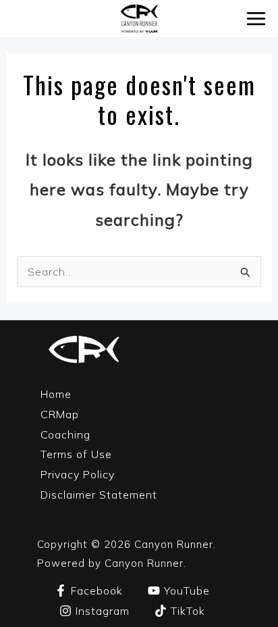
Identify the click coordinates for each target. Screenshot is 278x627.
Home (56, 394)
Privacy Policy (77, 474)
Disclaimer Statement (98, 494)
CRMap (59, 414)
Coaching (65, 434)
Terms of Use (76, 454)
